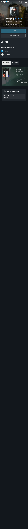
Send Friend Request (14, 31)
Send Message (14, 35)
